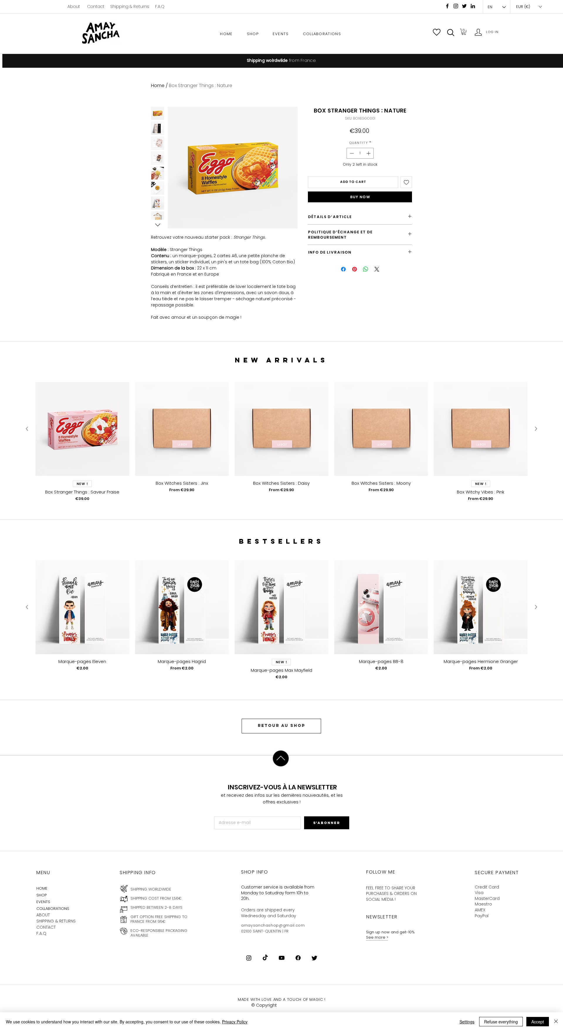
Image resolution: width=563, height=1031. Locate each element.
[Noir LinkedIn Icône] (473, 6)
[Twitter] (314, 957)
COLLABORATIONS (52, 908)
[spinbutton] (360, 153)
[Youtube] (281, 957)
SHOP (41, 895)
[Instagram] (456, 6)
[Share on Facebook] (343, 269)
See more (376, 937)
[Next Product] (536, 428)
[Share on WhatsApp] (365, 269)
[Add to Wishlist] (406, 182)
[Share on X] (376, 269)
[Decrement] (351, 153)
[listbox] (528, 7)
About (73, 6)
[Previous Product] (26, 428)
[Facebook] (447, 6)
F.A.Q (160, 6)
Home (158, 85)
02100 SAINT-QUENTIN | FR (265, 931)
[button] (450, 32)
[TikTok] (265, 957)
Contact (95, 6)
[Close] (555, 1021)
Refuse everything (501, 1022)
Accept (537, 1022)
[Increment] (369, 153)
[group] (281, 442)
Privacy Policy (234, 1022)
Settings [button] (466, 1022)
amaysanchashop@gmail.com (273, 925)
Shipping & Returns (129, 6)
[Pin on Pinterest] (354, 269)
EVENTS (43, 902)
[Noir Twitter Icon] (464, 6)
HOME (42, 888)
